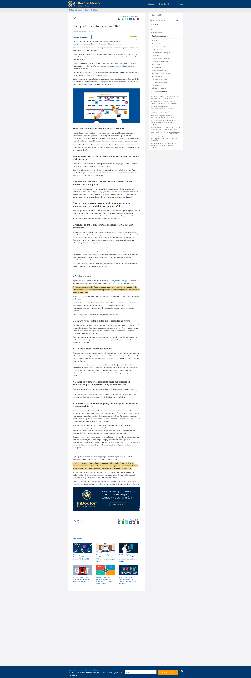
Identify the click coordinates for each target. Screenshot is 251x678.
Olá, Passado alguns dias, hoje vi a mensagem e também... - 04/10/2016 (166, 112)
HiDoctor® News (75, 10)
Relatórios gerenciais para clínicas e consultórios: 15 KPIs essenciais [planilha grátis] (82, 557)
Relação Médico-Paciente (160, 70)
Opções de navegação (160, 36)
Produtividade (156, 67)
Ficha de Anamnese (161, 82)
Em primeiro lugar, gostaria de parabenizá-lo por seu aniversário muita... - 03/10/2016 (165, 128)
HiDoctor (151, 4)
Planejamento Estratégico (161, 53)
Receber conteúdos (157, 32)
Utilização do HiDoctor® (160, 88)
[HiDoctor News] (84, 4)
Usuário (155, 25)
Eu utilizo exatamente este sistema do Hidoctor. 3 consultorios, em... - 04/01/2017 (164, 102)
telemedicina (81, 141)
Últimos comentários (160, 92)
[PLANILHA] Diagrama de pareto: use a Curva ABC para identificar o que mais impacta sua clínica (128, 558)
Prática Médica (157, 64)
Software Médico (157, 76)
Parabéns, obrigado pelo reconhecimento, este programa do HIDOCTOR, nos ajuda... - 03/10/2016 (165, 138)
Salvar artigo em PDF (82, 37)
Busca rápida (157, 15)
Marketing (155, 56)
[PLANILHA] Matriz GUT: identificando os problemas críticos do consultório (81, 579)
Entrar (153, 29)
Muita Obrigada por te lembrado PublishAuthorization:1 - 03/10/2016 (162, 117)
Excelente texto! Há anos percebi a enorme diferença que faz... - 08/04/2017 (165, 97)
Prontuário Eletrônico (160, 79)
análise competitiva (89, 84)
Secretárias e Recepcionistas (161, 73)
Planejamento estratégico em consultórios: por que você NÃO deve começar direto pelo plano (105, 558)
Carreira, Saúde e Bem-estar (161, 47)
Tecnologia (155, 85)
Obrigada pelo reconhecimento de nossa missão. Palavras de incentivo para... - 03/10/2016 (164, 122)
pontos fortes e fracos (119, 66)
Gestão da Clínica (91, 10)
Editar (133, 526)
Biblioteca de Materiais (159, 44)
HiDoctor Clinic (165, 4)
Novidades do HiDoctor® (160, 61)
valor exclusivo (94, 172)
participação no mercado (114, 234)
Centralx (179, 4)
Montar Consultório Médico (161, 59)
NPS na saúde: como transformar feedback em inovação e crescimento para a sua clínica (128, 580)
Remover (138, 526)
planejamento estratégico (119, 280)
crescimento (127, 197)
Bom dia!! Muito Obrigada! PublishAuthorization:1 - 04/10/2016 (162, 107)
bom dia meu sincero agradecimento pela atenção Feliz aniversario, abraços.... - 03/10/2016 (164, 145)
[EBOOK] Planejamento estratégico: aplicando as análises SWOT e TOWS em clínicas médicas (104, 580)
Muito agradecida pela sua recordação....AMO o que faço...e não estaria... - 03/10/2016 (166, 133)
